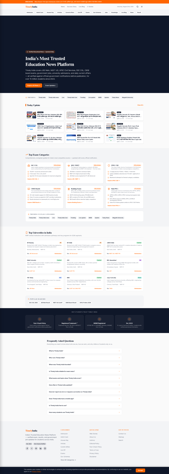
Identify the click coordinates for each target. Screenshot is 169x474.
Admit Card (39, 12)
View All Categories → (68, 460)
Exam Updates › (50, 85)
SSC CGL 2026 (33, 302)
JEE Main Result (45, 302)
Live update (92, 97)
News (63, 6)
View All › (140, 105)
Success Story (71, 6)
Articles (59, 12)
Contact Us (122, 433)
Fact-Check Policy (96, 447)
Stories (91, 6)
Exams (88, 12)
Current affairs (70, 12)
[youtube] (36, 448)
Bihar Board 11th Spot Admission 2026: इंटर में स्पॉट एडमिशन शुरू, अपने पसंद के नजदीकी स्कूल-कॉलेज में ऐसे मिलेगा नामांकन (68, 2)
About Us (93, 437)
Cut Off (80, 12)
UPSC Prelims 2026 (85, 302)
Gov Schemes (97, 12)
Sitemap (121, 437)
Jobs (106, 12)
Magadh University (127, 97)
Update (107, 97)
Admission (30, 12)
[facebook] (27, 448)
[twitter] (31, 448)
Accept (140, 470)
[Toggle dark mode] (142, 6)
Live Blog (82, 6)
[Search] (137, 6)
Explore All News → (33, 85)
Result (139, 12)
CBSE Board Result (71, 302)
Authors (92, 440)
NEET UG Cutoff (57, 302)
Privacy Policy (94, 453)
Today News (115, 97)
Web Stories (94, 433)
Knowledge (114, 12)
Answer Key (50, 12)
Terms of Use (94, 450)
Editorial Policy (94, 443)
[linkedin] (40, 448)
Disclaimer (93, 456)
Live (63, 97)
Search (121, 440)
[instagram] (45, 448)
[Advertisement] (84, 35)
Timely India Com (72, 97)
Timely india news (54, 97)
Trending (82, 97)
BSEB (99, 97)
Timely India (42, 97)
